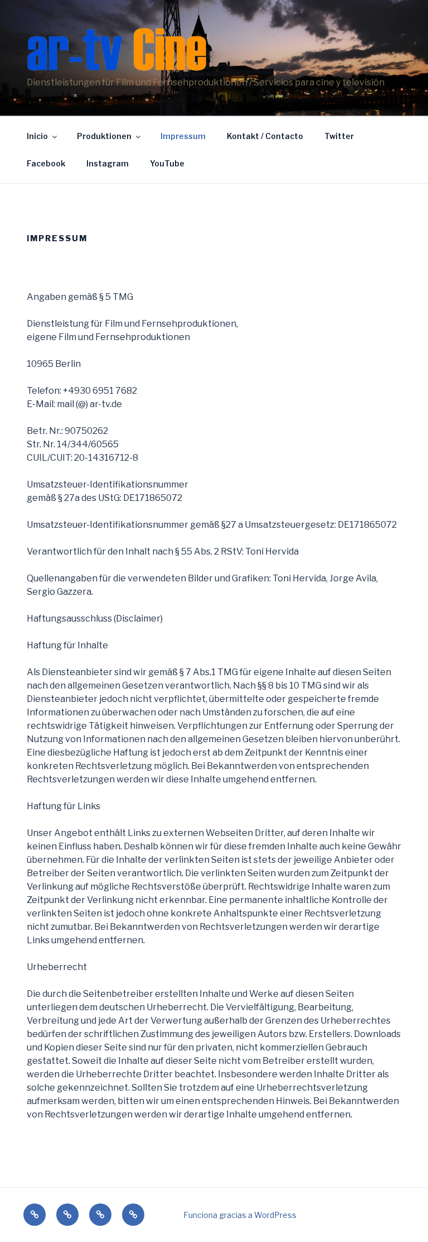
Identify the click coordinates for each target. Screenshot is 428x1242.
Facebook (46, 163)
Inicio (37, 136)
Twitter (339, 136)
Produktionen (104, 136)
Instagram (107, 163)
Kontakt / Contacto (265, 136)
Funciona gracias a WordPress (239, 1215)
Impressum (183, 136)
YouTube (167, 163)
